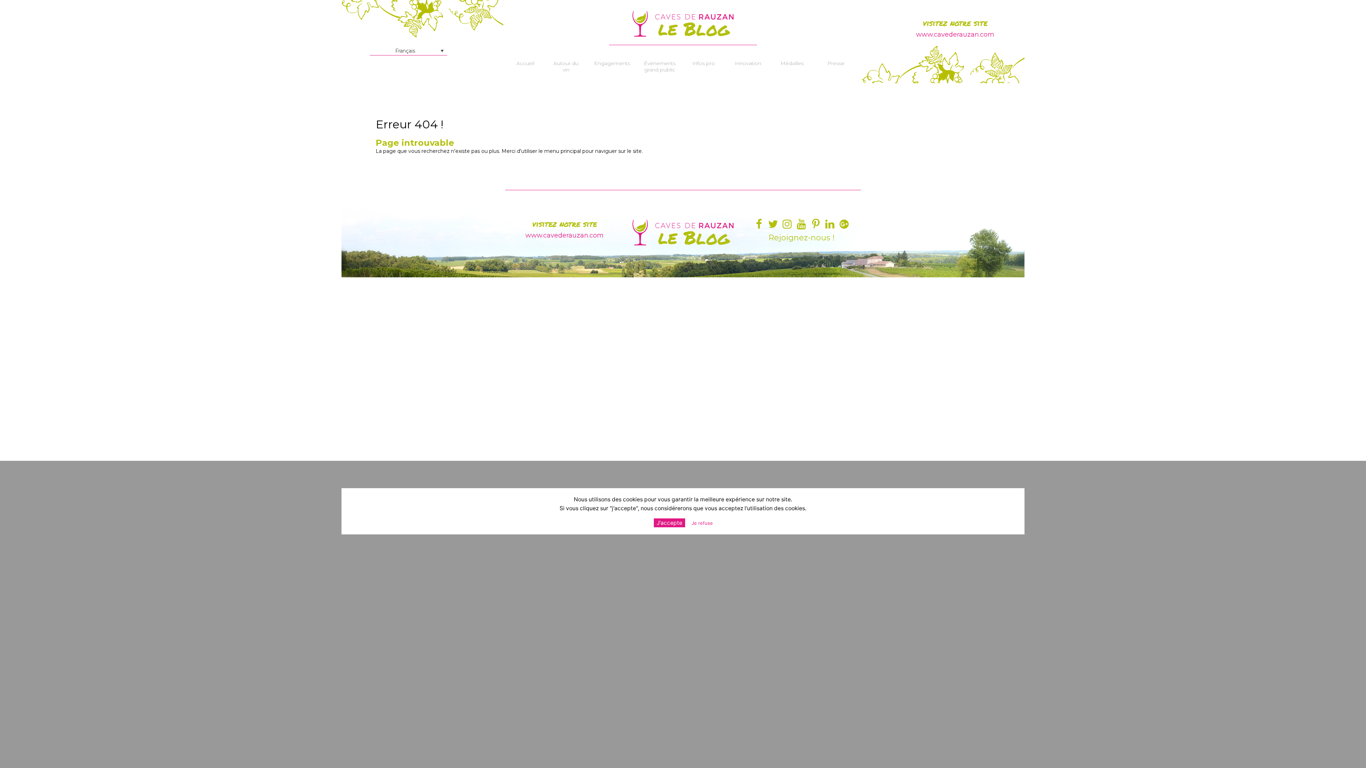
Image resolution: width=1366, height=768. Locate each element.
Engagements (612, 63)
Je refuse (702, 523)
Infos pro (703, 63)
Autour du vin (566, 66)
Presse (836, 63)
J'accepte (669, 522)
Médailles (792, 63)
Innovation (748, 63)
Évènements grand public (660, 66)
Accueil (525, 63)
